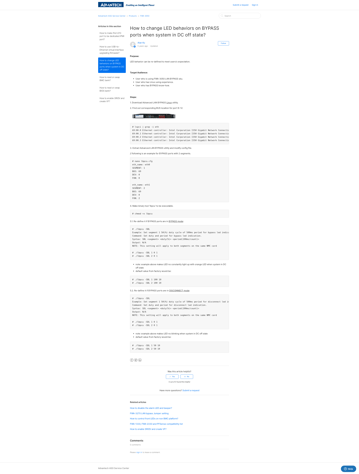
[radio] (172, 376)
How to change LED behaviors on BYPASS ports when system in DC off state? (112, 65)
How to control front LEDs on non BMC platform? (154, 418)
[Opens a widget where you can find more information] (348, 469)
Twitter (136, 360)
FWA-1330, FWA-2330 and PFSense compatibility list (156, 424)
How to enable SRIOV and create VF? (112, 100)
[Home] (126, 6)
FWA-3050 (144, 16)
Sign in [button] (255, 5)
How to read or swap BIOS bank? (110, 89)
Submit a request (240, 5)
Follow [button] (223, 43)
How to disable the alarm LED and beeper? (151, 408)
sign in (139, 452)
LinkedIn (140, 360)
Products (133, 16)
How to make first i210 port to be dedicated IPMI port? (112, 36)
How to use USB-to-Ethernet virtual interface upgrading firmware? (112, 49)
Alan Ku (141, 42)
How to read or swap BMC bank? (110, 79)
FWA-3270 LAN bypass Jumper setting (149, 413)
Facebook (132, 360)
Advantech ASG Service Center (112, 16)
